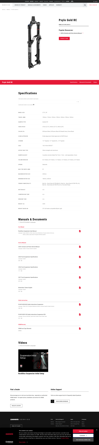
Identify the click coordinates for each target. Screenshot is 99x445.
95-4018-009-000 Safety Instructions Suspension (36, 306)
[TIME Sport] (51, 1)
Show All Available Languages (28, 222)
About (83, 421)
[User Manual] (80, 232)
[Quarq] (46, 1)
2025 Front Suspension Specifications (28, 258)
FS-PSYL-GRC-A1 (14, 9)
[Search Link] (85, 5)
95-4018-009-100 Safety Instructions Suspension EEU (32, 316)
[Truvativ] (36, 1)
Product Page (64, 38)
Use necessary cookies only (83, 439)
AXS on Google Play (75, 423)
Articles (51, 5)
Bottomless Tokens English (25, 289)
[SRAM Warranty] (80, 329)
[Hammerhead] (57, 1)
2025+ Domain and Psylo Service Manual (71, 33)
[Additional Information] (77, 102)
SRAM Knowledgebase (62, 401)
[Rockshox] (31, 1)
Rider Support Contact (60, 421)
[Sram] (27, 1)
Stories (52, 421)
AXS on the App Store (75, 421)
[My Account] (94, 1)
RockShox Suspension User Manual (36, 232)
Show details (22, 442)
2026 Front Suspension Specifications (28, 269)
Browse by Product (20, 5)
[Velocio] (63, 1)
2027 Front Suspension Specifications (28, 279)
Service (6, 5)
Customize (82, 435)
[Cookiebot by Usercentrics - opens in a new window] (9, 442)
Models (8, 9)
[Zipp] (41, 1)
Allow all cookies (83, 431)
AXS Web (73, 425)
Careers (83, 425)
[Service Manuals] (80, 247)
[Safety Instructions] (80, 305)
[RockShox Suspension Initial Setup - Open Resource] (33, 360)
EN (97, 1)
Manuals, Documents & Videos (62, 425)
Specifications (73, 82)
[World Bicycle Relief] (72, 1)
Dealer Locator (16, 405)
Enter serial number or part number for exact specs (28, 98)
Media (83, 423)
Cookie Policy (65, 438)
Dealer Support (59, 423)
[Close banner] (96, 429)
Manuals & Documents (34, 5)
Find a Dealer (93, 5)
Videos (45, 5)
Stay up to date (16, 426)
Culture (52, 423)
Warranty (59, 5)
